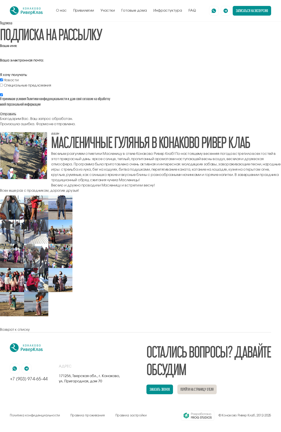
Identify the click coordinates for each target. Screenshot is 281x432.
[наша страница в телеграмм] (225, 10)
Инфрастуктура (167, 10)
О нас (61, 10)
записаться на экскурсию (252, 11)
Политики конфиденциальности (47, 99)
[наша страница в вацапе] (213, 10)
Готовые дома (134, 10)
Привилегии (83, 10)
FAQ (192, 10)
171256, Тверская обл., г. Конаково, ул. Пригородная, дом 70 (89, 378)
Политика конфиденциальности (35, 415)
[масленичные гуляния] (12, 198)
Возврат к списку (15, 329)
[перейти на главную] (26, 10)
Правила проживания (87, 415)
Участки (108, 10)
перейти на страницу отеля (197, 389)
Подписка (6, 23)
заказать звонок (160, 389)
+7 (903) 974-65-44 (28, 379)
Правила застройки (131, 415)
